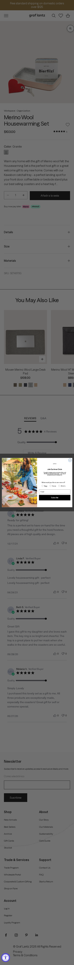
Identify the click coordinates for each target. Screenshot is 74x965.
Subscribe (54, 497)
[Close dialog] (69, 460)
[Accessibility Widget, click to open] (5, 957)
